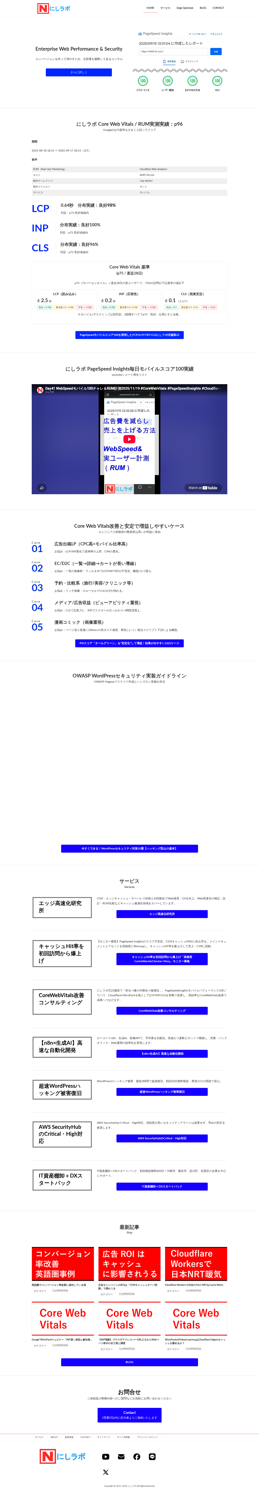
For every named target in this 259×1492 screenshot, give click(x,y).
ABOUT (54, 1437)
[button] (79, 72)
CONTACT (85, 1437)
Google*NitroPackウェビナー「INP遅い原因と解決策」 (62, 1340)
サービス (39, 1437)
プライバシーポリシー (147, 1437)
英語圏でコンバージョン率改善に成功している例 (59, 1285)
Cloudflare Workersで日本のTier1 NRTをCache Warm (194, 1285)
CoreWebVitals (60, 1290)
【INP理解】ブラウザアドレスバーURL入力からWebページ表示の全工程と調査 (128, 1342)
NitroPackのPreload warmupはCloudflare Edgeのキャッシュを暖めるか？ (195, 1342)
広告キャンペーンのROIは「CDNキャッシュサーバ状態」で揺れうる (127, 1287)
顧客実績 (69, 1437)
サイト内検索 (123, 1437)
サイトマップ (103, 1437)
